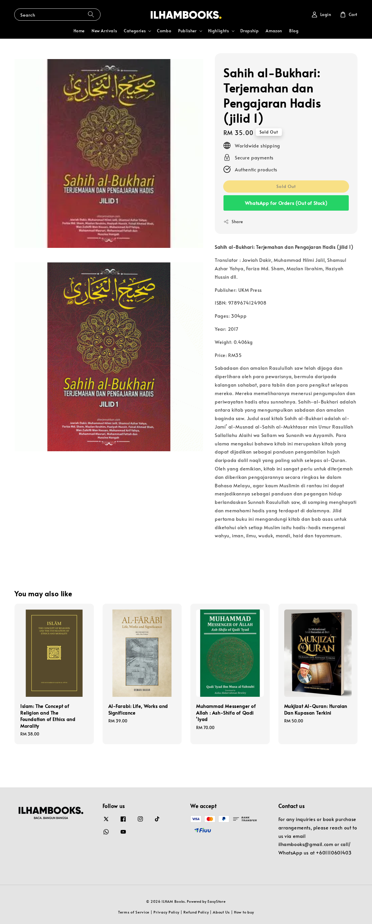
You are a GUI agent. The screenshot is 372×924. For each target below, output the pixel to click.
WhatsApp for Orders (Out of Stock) (286, 203)
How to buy (244, 912)
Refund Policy (196, 912)
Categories (135, 30)
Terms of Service (133, 912)
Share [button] (237, 221)
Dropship (249, 30)
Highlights (218, 30)
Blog (293, 30)
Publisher (187, 30)
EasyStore (217, 901)
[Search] (91, 14)
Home (79, 30)
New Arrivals (104, 30)
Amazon (274, 30)
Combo (164, 30)
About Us (221, 912)
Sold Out (286, 186)
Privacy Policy (166, 912)
